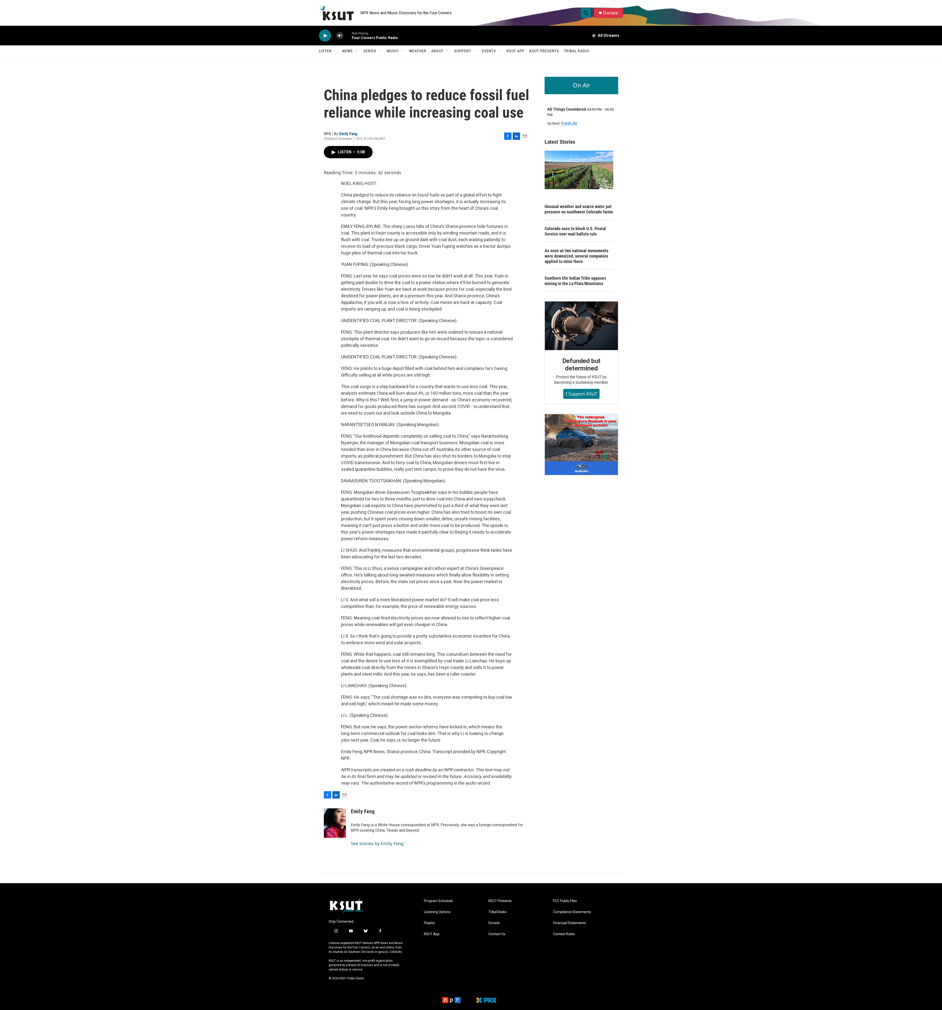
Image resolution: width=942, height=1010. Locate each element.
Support (462, 51)
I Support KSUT (581, 394)
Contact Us (496, 934)
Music (393, 51)
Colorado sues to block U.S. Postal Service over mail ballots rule (575, 231)
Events (489, 51)
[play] (325, 36)
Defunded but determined (581, 364)
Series (369, 51)
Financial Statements (569, 923)
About (437, 51)
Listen (325, 51)
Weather (417, 51)
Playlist (429, 923)
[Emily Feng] (335, 823)
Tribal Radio (576, 51)
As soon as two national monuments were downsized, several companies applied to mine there (576, 256)
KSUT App (515, 51)
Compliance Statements (572, 912)
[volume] (340, 35)
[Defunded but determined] (581, 326)
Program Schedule (438, 901)
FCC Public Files (565, 901)
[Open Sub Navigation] (335, 51)
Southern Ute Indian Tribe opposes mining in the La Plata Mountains (575, 280)
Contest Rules (564, 934)
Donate (610, 12)
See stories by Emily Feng (377, 843)
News (347, 51)
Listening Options (437, 912)
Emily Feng (348, 133)
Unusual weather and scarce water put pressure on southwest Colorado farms (579, 209)
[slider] (347, 35)
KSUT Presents (544, 51)
